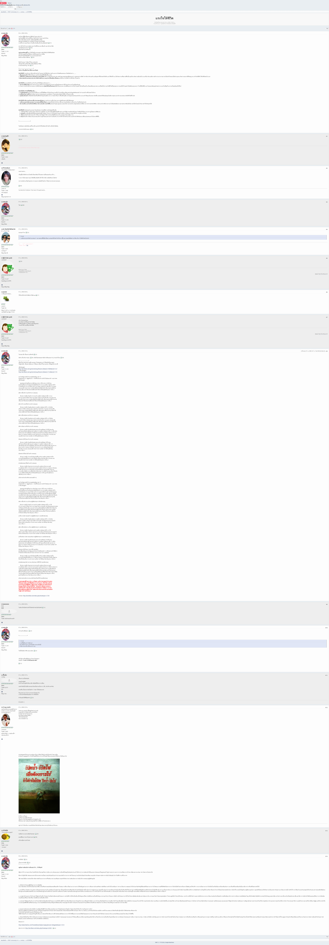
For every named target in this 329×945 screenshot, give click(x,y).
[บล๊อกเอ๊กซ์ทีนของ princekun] (2, 195)
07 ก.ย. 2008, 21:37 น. (23, 675)
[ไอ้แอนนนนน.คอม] (2, 622)
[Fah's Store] (2, 163)
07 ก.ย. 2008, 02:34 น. (23, 627)
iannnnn (6, 604)
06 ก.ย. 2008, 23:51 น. (23, 136)
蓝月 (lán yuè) (7, 258)
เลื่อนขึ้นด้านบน (4, 936)
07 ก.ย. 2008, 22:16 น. (23, 707)
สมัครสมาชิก (27, 5)
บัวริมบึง (5, 830)
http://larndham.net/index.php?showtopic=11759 (36, 595)
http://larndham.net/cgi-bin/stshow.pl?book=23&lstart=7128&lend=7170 (38, 372)
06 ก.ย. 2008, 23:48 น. (23, 33)
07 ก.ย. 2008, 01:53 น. (23, 351)
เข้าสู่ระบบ (18, 5)
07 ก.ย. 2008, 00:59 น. (23, 291)
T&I (27, 245)
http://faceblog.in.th (323, 274)
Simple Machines (169, 942)
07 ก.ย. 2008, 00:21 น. (23, 201)
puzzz (5, 292)
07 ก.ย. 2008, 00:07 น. (23, 167)
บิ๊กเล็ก (5, 675)
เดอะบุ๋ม (5, 33)
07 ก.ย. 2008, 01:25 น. (23, 317)
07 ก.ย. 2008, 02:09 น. (23, 604)
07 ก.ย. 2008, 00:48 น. (23, 258)
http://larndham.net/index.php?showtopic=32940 (38, 928)
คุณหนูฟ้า (6, 136)
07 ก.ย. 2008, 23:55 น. (23, 830)
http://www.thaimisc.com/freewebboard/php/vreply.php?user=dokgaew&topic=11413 (41, 925)
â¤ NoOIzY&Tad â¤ (9, 229)
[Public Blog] (2, 285)
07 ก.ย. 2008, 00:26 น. (23, 229)
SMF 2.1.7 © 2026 (160, 942)
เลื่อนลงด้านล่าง (4, 28)
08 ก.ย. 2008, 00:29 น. (23, 856)
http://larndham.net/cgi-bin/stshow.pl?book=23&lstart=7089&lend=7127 (38, 369)
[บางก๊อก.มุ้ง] (2, 739)
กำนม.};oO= (7, 707)
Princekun (6, 168)
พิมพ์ (327, 28)
